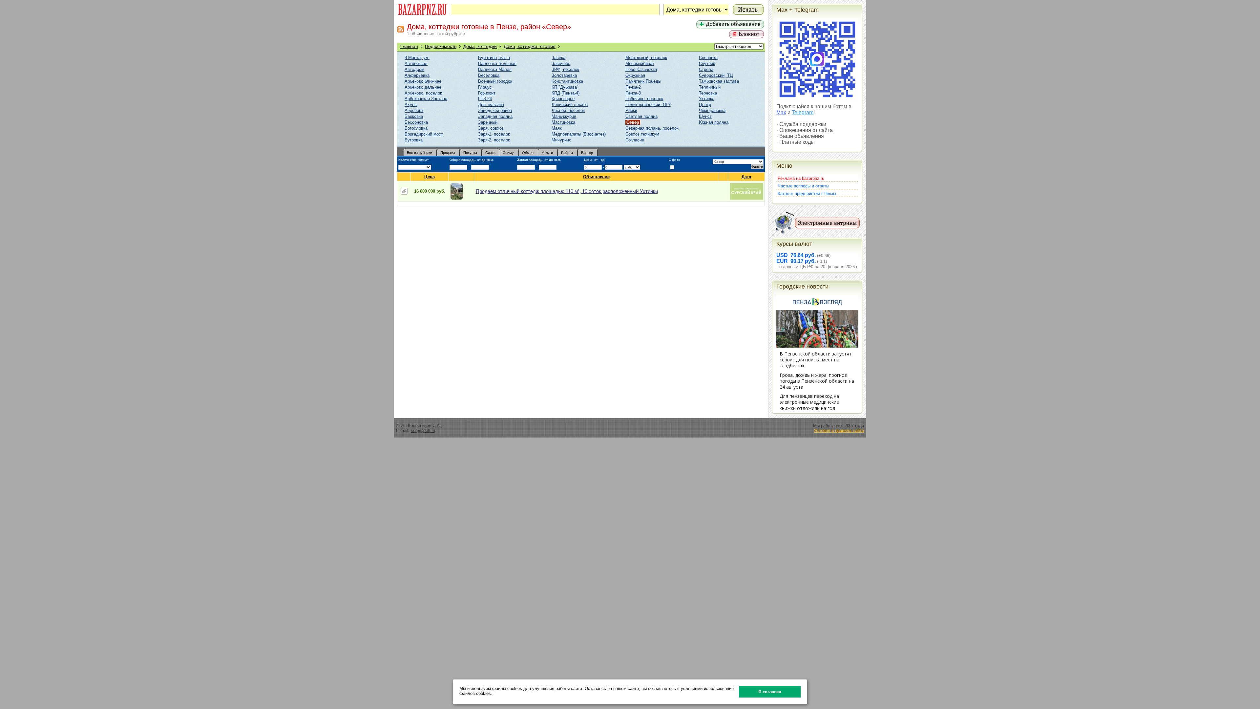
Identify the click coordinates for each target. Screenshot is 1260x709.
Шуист (705, 116)
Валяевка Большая (497, 63)
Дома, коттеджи (480, 46)
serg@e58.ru (423, 430)
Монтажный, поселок (646, 57)
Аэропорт (414, 110)
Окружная (635, 75)
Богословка (416, 128)
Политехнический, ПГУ (648, 104)
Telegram (802, 112)
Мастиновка (563, 122)
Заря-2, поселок (494, 140)
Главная (409, 46)
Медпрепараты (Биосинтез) (579, 134)
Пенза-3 (633, 93)
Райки (631, 110)
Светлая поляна (641, 116)
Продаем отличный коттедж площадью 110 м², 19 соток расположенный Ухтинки (567, 191)
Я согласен (769, 691)
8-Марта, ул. (417, 57)
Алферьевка (417, 75)
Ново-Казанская (641, 69)
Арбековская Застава (426, 98)
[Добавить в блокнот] (404, 191)
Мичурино (561, 140)
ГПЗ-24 (485, 98)
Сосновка (708, 57)
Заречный (487, 122)
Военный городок (495, 81)
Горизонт (486, 93)
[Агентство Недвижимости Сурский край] (746, 198)
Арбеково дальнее (423, 87)
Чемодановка (712, 110)
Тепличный (710, 87)
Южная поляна (713, 122)
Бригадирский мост (424, 134)
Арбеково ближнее (423, 81)
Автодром (414, 69)
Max (781, 112)
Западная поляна (495, 116)
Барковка (414, 116)
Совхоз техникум (642, 134)
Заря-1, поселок (494, 134)
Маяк (557, 128)
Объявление (596, 176)
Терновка (708, 93)
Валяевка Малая (495, 69)
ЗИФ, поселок (565, 69)
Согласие (634, 140)
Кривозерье (563, 98)
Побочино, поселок (644, 98)
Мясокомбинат (639, 63)
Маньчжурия (564, 116)
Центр (705, 104)
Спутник (707, 63)
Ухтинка (706, 98)
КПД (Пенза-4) (565, 93)
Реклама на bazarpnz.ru (801, 178)
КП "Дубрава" (565, 87)
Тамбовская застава (719, 81)
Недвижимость (440, 46)
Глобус (485, 87)
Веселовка (488, 75)
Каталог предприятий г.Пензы (807, 193)
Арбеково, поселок (423, 93)
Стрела (706, 69)
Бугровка (414, 140)
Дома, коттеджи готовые (530, 46)
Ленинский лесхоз (570, 104)
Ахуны (411, 104)
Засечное (561, 63)
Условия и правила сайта (839, 430)
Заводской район (495, 110)
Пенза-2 (633, 87)
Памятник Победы (643, 81)
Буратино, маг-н (494, 57)
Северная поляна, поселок (652, 128)
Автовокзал (416, 63)
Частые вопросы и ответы (803, 185)
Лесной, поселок (568, 110)
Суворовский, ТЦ (716, 75)
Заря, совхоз (491, 128)
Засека (558, 57)
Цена (429, 176)
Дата (746, 176)
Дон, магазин (491, 104)
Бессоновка (416, 122)
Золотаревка (564, 75)
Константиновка (567, 81)
